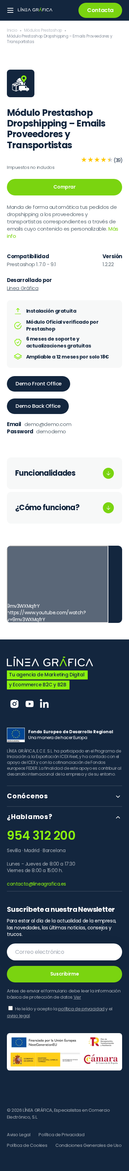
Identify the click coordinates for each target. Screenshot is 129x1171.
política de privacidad (81, 1009)
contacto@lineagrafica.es (36, 883)
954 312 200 (41, 835)
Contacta (100, 10)
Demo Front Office (38, 383)
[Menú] (10, 10)
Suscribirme (64, 973)
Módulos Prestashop (43, 30)
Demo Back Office (37, 406)
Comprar (64, 186)
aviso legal (18, 1015)
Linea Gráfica (23, 288)
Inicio (12, 30)
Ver (77, 997)
